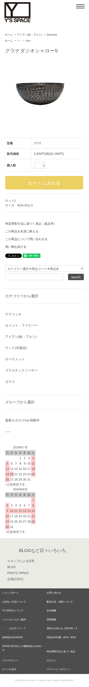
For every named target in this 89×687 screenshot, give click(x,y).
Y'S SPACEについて (12, 610)
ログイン (51, 660)
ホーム (9, 34)
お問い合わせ (54, 592)
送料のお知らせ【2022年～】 (62, 628)
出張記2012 (15, 579)
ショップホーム (10, 592)
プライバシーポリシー (58, 669)
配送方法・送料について (60, 601)
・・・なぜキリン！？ (14, 628)
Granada (52, 34)
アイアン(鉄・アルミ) (29, 34)
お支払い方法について (14, 601)
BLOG (11, 567)
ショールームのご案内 (14, 619)
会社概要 (51, 610)
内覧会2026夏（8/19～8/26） (62, 637)
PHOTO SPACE (18, 573)
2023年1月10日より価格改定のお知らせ (22, 648)
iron (28, 40)
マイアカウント (10, 660)
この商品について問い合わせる (26, 239)
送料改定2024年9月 (12, 637)
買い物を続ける (15, 246)
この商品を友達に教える (21, 231)
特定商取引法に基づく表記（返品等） (31, 223)
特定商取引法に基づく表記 (61, 651)
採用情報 (51, 619)
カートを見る (9, 669)
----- (19, 40)
